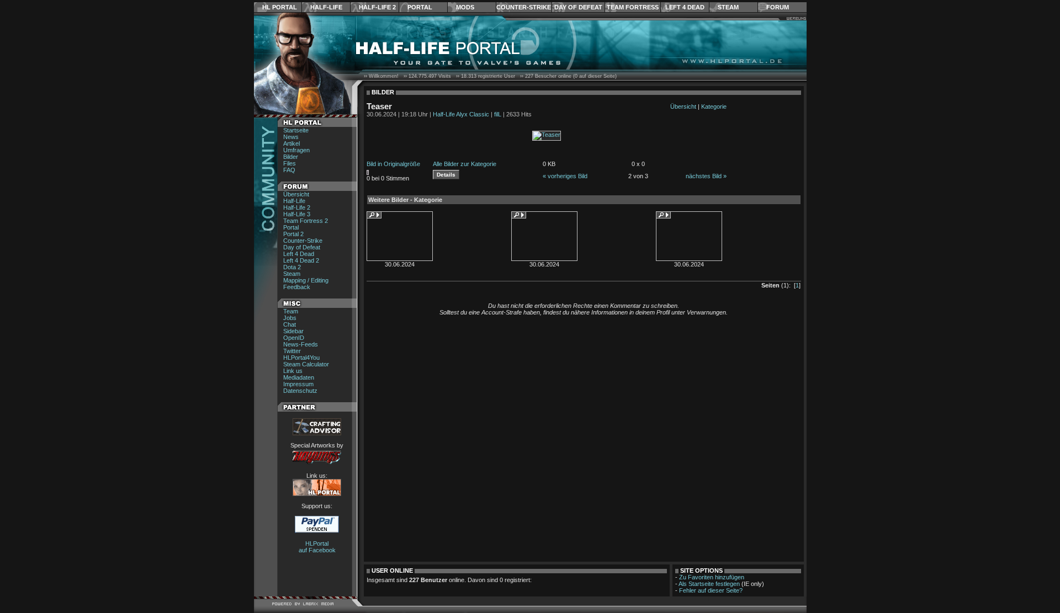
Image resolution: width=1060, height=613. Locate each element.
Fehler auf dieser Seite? (711, 590)
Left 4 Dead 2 (301, 260)
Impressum (298, 384)
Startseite (296, 130)
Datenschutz (300, 390)
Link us (293, 370)
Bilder (290, 156)
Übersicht (296, 194)
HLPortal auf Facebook (317, 546)
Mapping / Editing (305, 280)
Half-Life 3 (296, 214)
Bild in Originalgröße (393, 164)
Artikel (291, 143)
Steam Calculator (306, 364)
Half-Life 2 (377, 7)
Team (290, 311)
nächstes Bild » (706, 176)
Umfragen (296, 150)
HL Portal (279, 7)
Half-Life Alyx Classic (461, 114)
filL (497, 114)
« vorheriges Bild (565, 176)
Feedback (296, 287)
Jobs (289, 318)
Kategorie (714, 106)
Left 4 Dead (684, 7)
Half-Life (326, 7)
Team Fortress (633, 7)
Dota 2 (292, 267)
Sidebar (293, 331)
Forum (777, 7)
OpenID (293, 337)
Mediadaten (298, 377)
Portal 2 (293, 234)
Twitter (292, 351)
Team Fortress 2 (305, 220)
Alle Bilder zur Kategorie (464, 164)
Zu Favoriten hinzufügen (711, 577)
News (291, 137)
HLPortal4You (301, 357)
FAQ (289, 170)
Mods (465, 7)
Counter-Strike (523, 7)
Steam (728, 7)
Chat (289, 324)
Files (289, 163)
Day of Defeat (578, 7)
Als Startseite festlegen (709, 583)
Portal (419, 7)
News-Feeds (300, 344)
